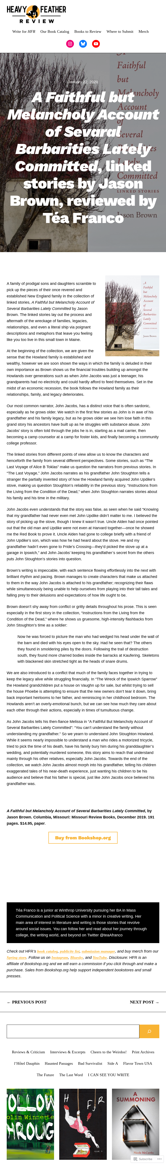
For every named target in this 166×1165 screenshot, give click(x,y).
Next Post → (144, 1002)
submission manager (98, 951)
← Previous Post (26, 1002)
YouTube (100, 957)
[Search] (149, 1031)
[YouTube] (96, 44)
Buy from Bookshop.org (83, 837)
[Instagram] (70, 44)
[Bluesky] (83, 44)
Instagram (59, 957)
